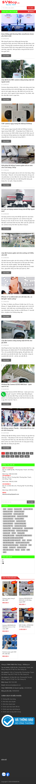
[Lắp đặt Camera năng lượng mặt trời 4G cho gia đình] (18, 337)
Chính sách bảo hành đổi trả (11, 706)
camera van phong (21, 530)
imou (23, 540)
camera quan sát (17, 528)
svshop (5, 547)
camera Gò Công (22, 516)
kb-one (29, 540)
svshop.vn (12, 547)
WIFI (4, 552)
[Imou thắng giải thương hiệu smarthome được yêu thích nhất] (18, 25)
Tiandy (17, 549)
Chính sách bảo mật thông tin (11, 709)
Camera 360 (18, 509)
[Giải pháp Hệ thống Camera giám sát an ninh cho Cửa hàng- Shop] (18, 161)
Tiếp (27, 456)
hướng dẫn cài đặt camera (23, 535)
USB (28, 549)
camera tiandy (28, 528)
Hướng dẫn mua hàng (9, 699)
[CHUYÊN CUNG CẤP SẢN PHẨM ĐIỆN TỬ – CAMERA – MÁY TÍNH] (10, 2)
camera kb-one (20, 521)
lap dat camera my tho (22, 542)
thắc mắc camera (8, 549)
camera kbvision (8, 523)
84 (21, 456)
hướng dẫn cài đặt (8, 535)
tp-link (23, 549)
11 (12, 456)
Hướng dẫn (21, 533)
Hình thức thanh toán (9, 704)
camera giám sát (19, 514)
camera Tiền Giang (8, 530)
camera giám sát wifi (9, 516)
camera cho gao (19, 511)
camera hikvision (8, 518)
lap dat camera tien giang (10, 545)
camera (10, 509)
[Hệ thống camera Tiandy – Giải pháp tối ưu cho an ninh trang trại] (18, 424)
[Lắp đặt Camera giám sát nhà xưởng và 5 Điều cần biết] (18, 242)
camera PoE (6, 528)
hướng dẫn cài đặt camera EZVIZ (13, 538)
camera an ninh (7, 511)
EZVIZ (14, 533)
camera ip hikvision (8, 521)
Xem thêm (6, 55)
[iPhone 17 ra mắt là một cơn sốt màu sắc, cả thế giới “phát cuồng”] (18, 287)
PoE (30, 545)
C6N (4, 509)
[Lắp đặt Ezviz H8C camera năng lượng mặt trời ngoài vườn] (18, 76)
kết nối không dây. (8, 542)
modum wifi (23, 545)
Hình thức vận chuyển (9, 701)
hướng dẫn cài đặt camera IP (11, 540)
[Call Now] (3, 394)
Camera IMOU (19, 518)
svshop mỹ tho (21, 547)
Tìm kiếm (30, 8)
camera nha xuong (20, 526)
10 (7, 456)
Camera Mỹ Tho (8, 526)
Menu (31, 11)
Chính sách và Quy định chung (12, 711)
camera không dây (20, 523)
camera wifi (6, 533)
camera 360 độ (28, 509)
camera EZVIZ (7, 514)
